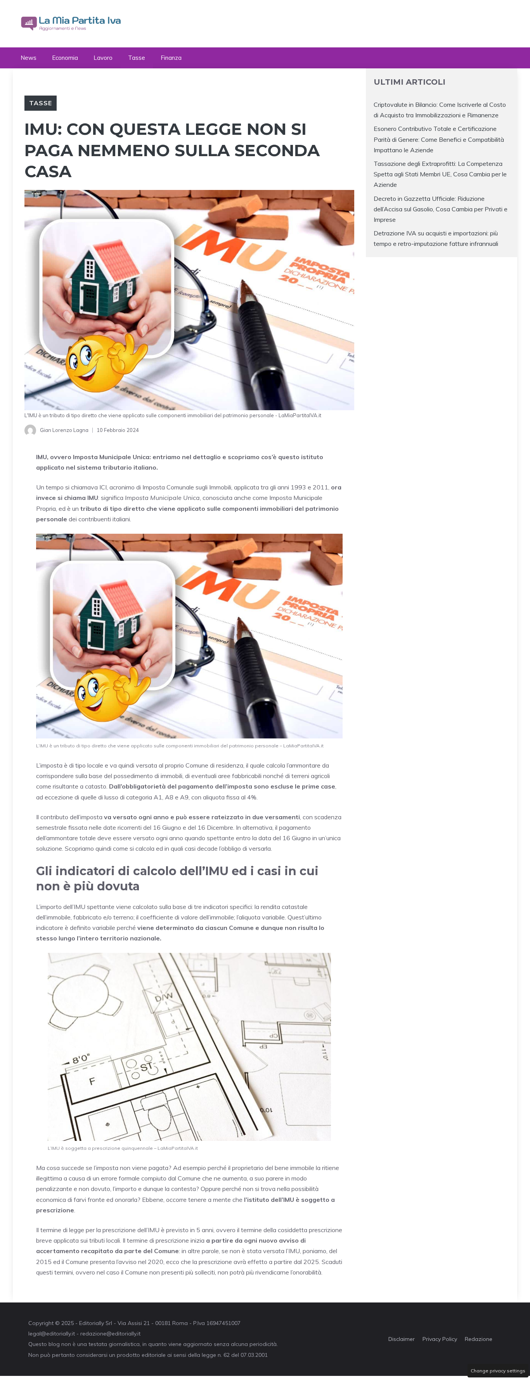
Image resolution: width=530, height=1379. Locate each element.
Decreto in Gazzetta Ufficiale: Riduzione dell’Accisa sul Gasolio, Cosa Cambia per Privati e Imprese (440, 209)
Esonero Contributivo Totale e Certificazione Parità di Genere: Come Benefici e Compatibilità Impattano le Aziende (439, 139)
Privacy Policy (440, 1338)
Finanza (171, 57)
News (28, 57)
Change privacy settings (498, 1371)
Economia (65, 57)
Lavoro (103, 57)
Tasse (136, 57)
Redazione (478, 1338)
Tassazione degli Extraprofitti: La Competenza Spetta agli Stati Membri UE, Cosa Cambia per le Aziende (440, 174)
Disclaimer (401, 1338)
